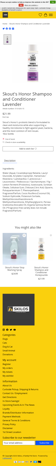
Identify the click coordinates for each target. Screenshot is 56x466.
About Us (7, 385)
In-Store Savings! (11, 401)
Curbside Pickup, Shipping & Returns (20, 389)
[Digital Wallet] (21, 462)
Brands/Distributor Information (18, 412)
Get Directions (10, 397)
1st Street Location (12, 432)
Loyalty (6, 408)
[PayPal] (27, 462)
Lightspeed (7, 458)
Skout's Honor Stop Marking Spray (14, 268)
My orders (8, 368)
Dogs (5, 338)
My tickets (8, 371)
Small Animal (9, 350)
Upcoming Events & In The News (19, 404)
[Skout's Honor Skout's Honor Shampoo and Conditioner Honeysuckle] (41, 249)
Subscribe (44, 442)
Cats (5, 342)
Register (7, 364)
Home (5, 24)
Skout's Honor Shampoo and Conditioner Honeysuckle (41, 271)
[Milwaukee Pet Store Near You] (5, 14)
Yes (52, 2)
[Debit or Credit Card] (39, 462)
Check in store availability (15, 142)
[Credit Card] (15, 462)
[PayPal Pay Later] (31, 462)
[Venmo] (35, 462)
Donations (8, 354)
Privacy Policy (9, 424)
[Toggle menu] (50, 14)
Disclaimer (8, 428)
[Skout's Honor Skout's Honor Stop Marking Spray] (15, 249)
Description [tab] (9, 160)
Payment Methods (11, 416)
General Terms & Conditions (16, 420)
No (21, 5)
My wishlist (8, 375)
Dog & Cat (8, 346)
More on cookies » (31, 5)
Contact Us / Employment (15, 393)
